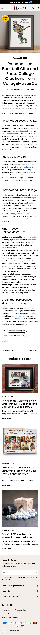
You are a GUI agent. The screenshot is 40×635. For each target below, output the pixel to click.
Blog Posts (30, 89)
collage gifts (14, 213)
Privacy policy (20, 610)
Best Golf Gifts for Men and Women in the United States (18, 536)
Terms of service (8, 614)
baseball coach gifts (17, 331)
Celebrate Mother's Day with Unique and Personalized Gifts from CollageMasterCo (19, 470)
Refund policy (7, 610)
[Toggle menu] (2, 8)
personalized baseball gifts (14, 335)
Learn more (6, 418)
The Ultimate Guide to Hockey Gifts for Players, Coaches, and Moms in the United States (19, 404)
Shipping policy (24, 614)
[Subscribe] (36, 572)
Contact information (10, 618)
